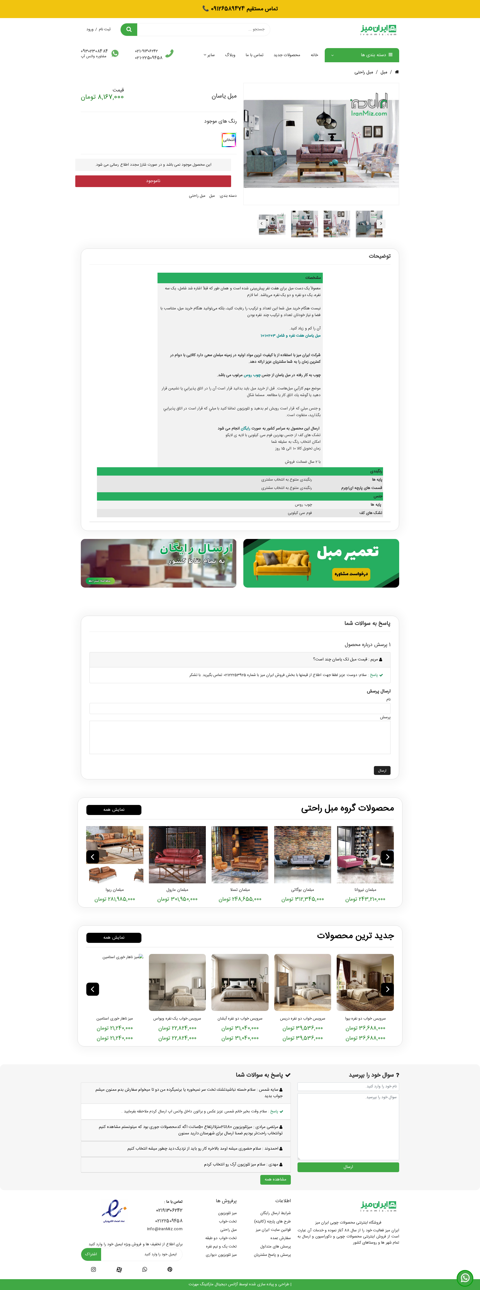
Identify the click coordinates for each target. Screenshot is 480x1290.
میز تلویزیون (227, 1213)
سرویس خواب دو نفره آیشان (240, 1018)
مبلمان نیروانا (365, 889)
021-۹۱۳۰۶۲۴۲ (146, 51)
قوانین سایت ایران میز (273, 1230)
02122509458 (168, 1221)
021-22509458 (148, 57)
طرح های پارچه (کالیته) (272, 1221)
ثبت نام (105, 29)
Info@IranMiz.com (164, 1229)
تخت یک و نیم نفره (221, 1246)
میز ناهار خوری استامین (114, 1018)
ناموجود (153, 181)
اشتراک (91, 1254)
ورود (90, 29)
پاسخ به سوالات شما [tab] (367, 623)
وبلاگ (230, 55)
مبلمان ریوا (115, 889)
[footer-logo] (378, 1206)
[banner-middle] (321, 563)
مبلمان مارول (177, 889)
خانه (314, 55)
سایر (211, 55)
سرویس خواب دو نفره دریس (302, 1018)
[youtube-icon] (144, 1270)
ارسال (382, 771)
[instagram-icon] (93, 1270)
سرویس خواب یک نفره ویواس (177, 1018)
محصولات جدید (287, 55)
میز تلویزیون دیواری (221, 1255)
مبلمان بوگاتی (302, 889)
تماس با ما (255, 55)
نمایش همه (113, 810)
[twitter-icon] (170, 1270)
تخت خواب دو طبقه (221, 1238)
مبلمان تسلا (240, 889)
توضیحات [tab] (380, 256)
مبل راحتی (363, 72)
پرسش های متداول (275, 1246)
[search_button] (129, 29)
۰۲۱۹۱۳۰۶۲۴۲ (169, 1210)
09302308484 (94, 51)
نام (388, 699)
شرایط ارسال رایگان (275, 1213)
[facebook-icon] (119, 1270)
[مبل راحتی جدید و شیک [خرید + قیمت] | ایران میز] (365, 854)
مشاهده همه (275, 1179)
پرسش (385, 717)
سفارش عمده (281, 1238)
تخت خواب (228, 1221)
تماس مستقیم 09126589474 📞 (240, 9)
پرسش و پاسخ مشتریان (272, 1255)
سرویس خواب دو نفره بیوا (365, 1018)
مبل (384, 72)
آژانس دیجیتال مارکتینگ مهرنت (213, 1284)
